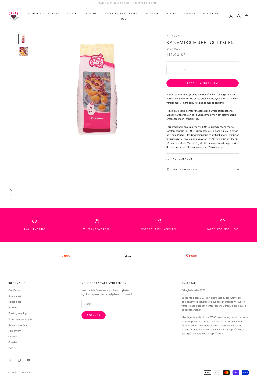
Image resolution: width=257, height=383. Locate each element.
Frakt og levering (17, 313)
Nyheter (152, 13)
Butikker (12, 307)
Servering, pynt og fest (121, 13)
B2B (123, 18)
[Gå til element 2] (23, 52)
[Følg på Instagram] (19, 360)
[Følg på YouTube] (28, 360)
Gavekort (13, 342)
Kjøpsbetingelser (17, 325)
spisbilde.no (203, 333)
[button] (128, 188)
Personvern (14, 330)
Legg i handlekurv (202, 83)
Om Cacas (14, 290)
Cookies (12, 336)
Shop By (189, 13)
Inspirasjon (211, 13)
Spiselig (90, 13)
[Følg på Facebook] (10, 360)
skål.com (218, 333)
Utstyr (71, 13)
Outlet (171, 13)
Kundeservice (15, 296)
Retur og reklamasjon (20, 319)
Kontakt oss (14, 301)
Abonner (94, 315)
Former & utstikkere (43, 13)
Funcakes (173, 36)
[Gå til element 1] (23, 39)
